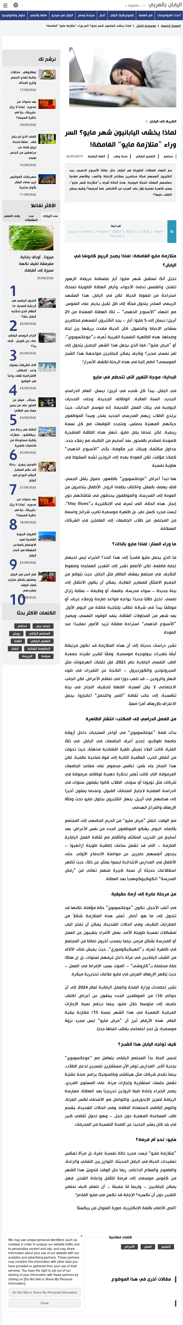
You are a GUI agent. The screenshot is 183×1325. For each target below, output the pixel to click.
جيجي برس (43, 626)
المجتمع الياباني (39, 633)
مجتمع (168, 156)
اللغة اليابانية (96, 156)
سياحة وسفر (86, 15)
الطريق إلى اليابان (163, 121)
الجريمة (27, 656)
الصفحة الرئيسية (171, 26)
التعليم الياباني (145, 156)
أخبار (102, 15)
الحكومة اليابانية (38, 648)
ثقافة (18, 641)
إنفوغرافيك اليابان (122, 15)
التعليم (166, 1247)
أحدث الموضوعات (169, 15)
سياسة (45, 656)
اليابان (15, 648)
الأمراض (129, 1247)
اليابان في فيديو (62, 15)
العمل (148, 1247)
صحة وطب (120, 156)
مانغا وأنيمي (38, 15)
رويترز (16, 633)
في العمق (145, 15)
